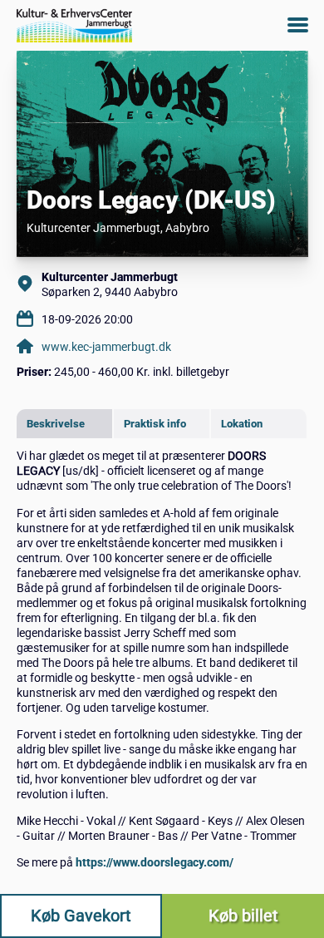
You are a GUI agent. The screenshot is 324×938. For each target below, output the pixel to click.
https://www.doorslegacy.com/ (154, 862)
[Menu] (297, 25)
